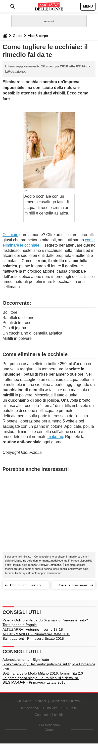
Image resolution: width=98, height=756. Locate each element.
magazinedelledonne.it (55, 560)
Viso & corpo (38, 36)
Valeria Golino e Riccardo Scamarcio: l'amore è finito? (45, 620)
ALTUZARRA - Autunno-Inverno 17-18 (33, 629)
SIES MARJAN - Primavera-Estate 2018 (34, 682)
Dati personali (29, 708)
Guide (17, 36)
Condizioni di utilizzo (65, 701)
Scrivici (40, 701)
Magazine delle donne (27, 560)
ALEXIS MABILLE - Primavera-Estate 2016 (36, 634)
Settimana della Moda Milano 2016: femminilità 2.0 (43, 673)
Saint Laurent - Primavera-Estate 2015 (33, 638)
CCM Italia (69, 708)
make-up (55, 437)
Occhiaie (10, 235)
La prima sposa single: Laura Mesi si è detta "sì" (41, 678)
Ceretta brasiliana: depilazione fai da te (72, 586)
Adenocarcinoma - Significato (26, 660)
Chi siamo (24, 701)
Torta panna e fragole (20, 625)
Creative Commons (49, 564)
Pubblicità (50, 708)
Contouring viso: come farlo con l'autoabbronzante (28, 586)
